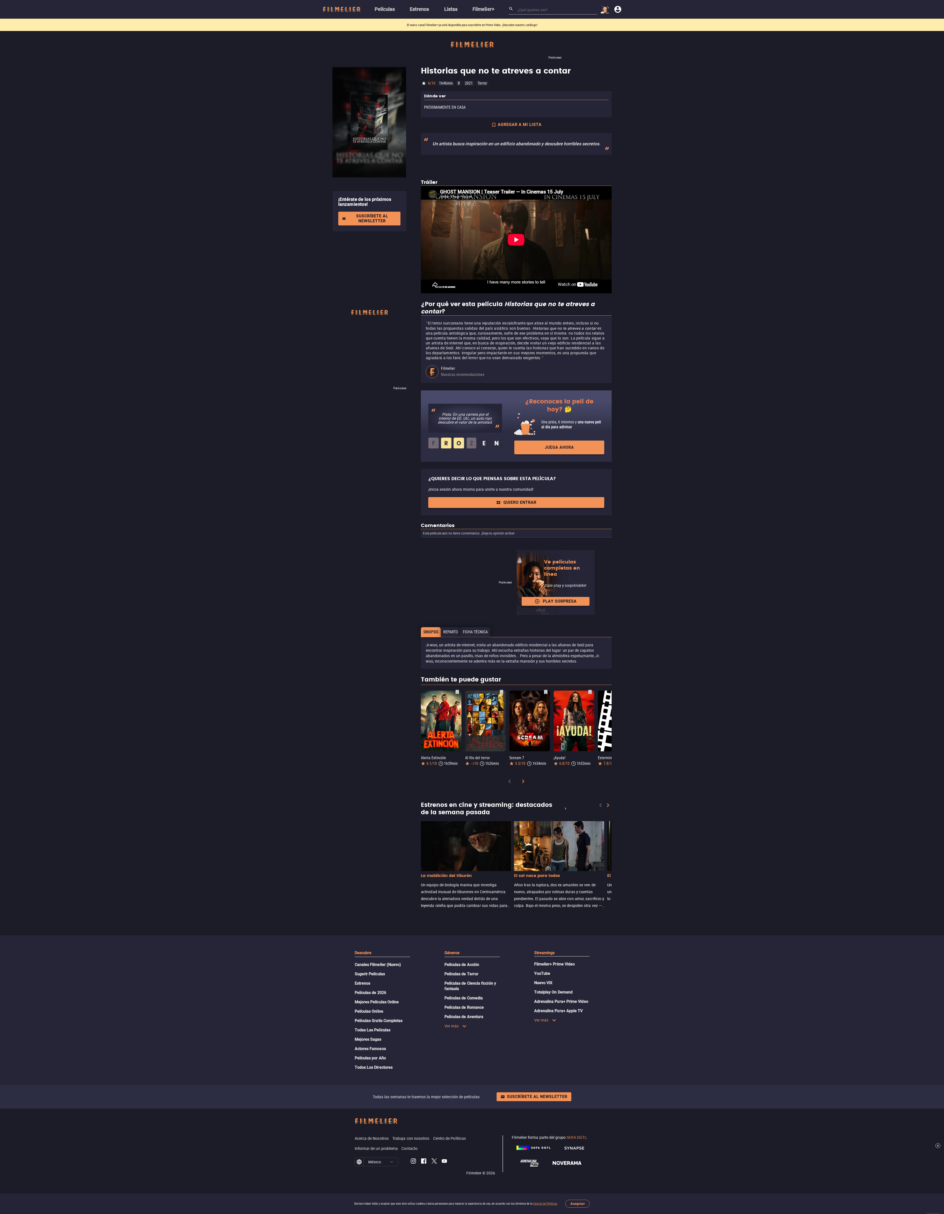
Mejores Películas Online (377, 1002)
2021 (469, 83)
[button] (392, 1162)
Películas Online (369, 1011)
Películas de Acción (461, 964)
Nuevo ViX (543, 982)
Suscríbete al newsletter (372, 218)
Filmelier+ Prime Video (554, 964)
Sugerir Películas (370, 974)
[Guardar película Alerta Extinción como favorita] (457, 692)
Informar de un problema (376, 1148)
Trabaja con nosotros (410, 1138)
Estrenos (362, 983)
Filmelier (448, 368)
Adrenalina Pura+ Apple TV (558, 1010)
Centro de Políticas (449, 1138)
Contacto (409, 1148)
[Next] (523, 782)
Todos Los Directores (374, 1067)
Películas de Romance (464, 1007)
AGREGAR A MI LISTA (520, 124)
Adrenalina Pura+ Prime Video (561, 1001)
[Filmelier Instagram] (413, 1161)
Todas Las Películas (373, 1030)
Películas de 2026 (370, 992)
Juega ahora (559, 447)
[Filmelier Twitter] (434, 1161)
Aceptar (577, 1204)
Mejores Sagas (368, 1039)
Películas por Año (370, 1058)
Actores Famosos (370, 1048)
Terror (482, 83)
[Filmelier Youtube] (444, 1161)
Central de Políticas (545, 1203)
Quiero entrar (519, 502)
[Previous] (509, 782)
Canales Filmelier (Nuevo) (378, 964)
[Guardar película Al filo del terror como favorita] (501, 692)
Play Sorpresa (560, 601)
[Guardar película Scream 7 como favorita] (546, 692)
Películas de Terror (461, 974)
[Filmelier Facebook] (423, 1161)
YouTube (542, 973)
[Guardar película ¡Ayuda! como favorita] (590, 692)
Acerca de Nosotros (372, 1138)
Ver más (451, 1025)
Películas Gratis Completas (379, 1020)
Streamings (544, 952)
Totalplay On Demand (553, 992)
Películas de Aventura (464, 1016)
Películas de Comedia (463, 998)
